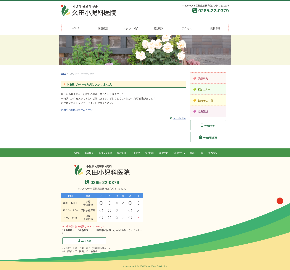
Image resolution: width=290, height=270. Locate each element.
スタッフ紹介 (131, 28)
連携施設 (203, 111)
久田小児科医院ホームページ (77, 109)
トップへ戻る (179, 118)
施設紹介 (159, 28)
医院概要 (103, 28)
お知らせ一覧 (205, 100)
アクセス (187, 28)
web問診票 (210, 137)
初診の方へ (204, 89)
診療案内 (203, 78)
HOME (75, 28)
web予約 (209, 125)
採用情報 (215, 28)
